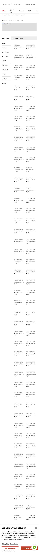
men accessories (15, 15)
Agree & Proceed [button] (29, 548)
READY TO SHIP (12, 11)
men (8, 15)
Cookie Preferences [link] (8, 551)
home (3, 15)
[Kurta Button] (19, 27)
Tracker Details (14, 544)
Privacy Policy (5, 544)
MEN (29, 10)
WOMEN (21, 10)
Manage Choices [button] (10, 548)
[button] (19, 47)
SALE (4, 10)
